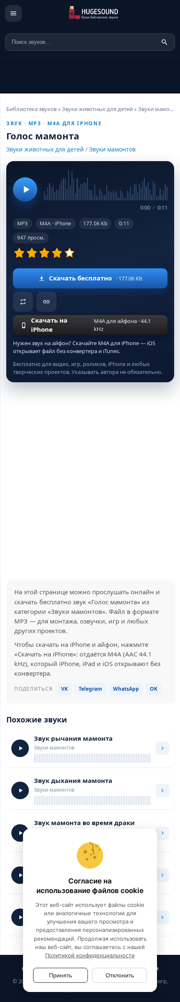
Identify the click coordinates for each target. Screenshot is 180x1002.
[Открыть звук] (162, 748)
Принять (60, 975)
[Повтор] (23, 302)
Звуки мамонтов (112, 149)
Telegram (90, 688)
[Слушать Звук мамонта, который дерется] (20, 875)
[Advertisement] (90, 481)
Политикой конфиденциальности (90, 955)
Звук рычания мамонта (73, 738)
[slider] (105, 184)
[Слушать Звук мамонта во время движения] (20, 917)
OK (153, 688)
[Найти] (164, 42)
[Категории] (13, 13)
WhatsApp (126, 688)
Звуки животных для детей (45, 149)
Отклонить (119, 975)
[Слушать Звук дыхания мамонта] (20, 790)
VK (64, 688)
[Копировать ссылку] (46, 302)
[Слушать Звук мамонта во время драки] (20, 833)
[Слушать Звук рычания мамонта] (20, 748)
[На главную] (102, 13)
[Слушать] (25, 189)
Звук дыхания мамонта (73, 780)
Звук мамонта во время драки (84, 822)
